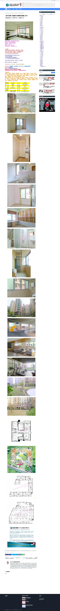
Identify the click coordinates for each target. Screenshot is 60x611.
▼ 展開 (43, 14)
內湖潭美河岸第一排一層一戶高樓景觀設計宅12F (49, 91)
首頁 (5, 12)
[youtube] (54, 0)
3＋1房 (41, 18)
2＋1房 (41, 17)
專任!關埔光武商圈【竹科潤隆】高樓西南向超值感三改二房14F (49, 85)
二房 (41, 20)
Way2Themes (12, 609)
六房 (41, 59)
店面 (41, 25)
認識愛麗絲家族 (28, 597)
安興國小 (41, 46)
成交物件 (41, 27)
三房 (41, 33)
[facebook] (51, 0)
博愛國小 (41, 45)
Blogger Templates (19, 609)
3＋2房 (41, 31)
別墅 (41, 22)
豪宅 (41, 38)
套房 (41, 24)
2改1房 (41, 28)
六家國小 (41, 43)
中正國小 (41, 41)
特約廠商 (27, 601)
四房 (41, 23)
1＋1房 (41, 51)
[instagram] (52, 0)
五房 (41, 21)
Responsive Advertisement (39, 4)
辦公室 (41, 39)
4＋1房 (41, 32)
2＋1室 (41, 16)
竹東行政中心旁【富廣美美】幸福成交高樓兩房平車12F (49, 79)
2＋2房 (41, 53)
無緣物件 (41, 50)
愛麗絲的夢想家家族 (8, 19)
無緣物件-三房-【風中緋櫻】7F (10, 12)
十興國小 (41, 44)
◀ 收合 (51, 14)
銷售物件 (41, 15)
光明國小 (41, 42)
